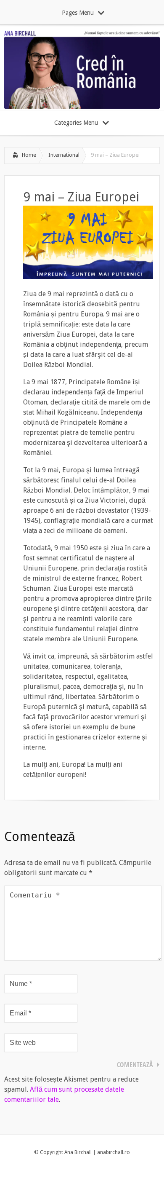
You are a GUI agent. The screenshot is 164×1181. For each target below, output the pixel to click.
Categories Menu (76, 122)
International (63, 155)
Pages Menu (78, 12)
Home (29, 155)
